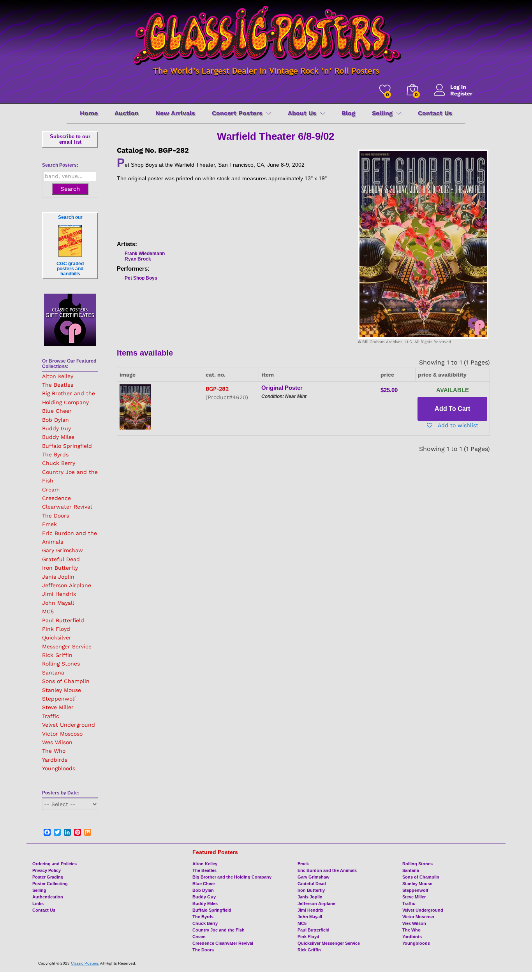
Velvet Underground (68, 725)
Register (461, 93)
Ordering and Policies (54, 863)
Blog (348, 113)
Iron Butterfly (60, 568)
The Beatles (57, 385)
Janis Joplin (58, 577)
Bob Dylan (55, 420)
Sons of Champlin (66, 681)
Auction (127, 113)
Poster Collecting (50, 883)
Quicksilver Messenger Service (329, 943)
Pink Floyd (56, 629)
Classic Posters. (85, 963)
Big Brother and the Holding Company (231, 877)
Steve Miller (58, 707)
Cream (51, 489)
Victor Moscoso (62, 734)
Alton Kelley (57, 376)
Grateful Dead (61, 559)
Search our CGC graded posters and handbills (70, 245)
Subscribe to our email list (70, 139)
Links (38, 903)
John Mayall (58, 603)
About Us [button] (302, 113)
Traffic (50, 716)
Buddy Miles (58, 437)
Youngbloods (58, 768)
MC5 (48, 611)
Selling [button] (382, 113)
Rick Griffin (57, 655)
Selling (39, 890)
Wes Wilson (57, 742)
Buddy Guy (56, 428)
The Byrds (55, 454)
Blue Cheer (57, 411)
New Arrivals (175, 113)
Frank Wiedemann (145, 253)
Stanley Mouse (61, 690)
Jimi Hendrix (59, 594)
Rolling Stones (61, 663)
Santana (53, 672)
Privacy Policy (46, 870)
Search (70, 188)
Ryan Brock (138, 259)
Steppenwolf (59, 699)
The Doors (55, 515)
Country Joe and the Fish (218, 930)
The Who (53, 751)
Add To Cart (452, 408)
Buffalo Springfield (67, 446)
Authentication (47, 897)
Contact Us (435, 113)
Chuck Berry (58, 463)
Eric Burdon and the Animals (327, 870)
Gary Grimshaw (62, 550)
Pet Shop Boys (141, 278)
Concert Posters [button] (237, 113)
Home (89, 113)
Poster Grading (47, 877)
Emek (49, 524)
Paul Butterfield (63, 620)
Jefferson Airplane (66, 585)
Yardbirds (54, 760)
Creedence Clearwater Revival (222, 943)
